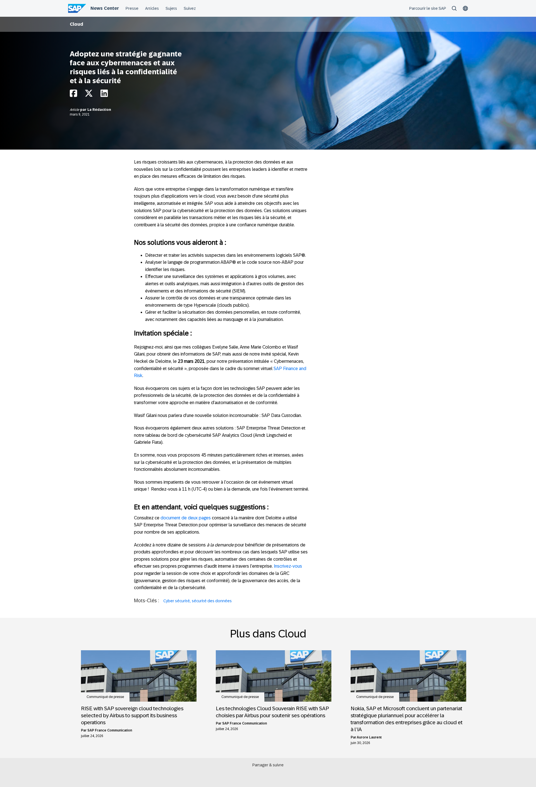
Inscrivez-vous (288, 566)
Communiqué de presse (105, 697)
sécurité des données (212, 601)
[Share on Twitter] (89, 94)
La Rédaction (99, 110)
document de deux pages (186, 517)
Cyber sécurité (176, 601)
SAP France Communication (109, 730)
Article (75, 110)
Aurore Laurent (369, 737)
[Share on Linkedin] (104, 94)
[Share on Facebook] (73, 94)
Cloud (76, 24)
